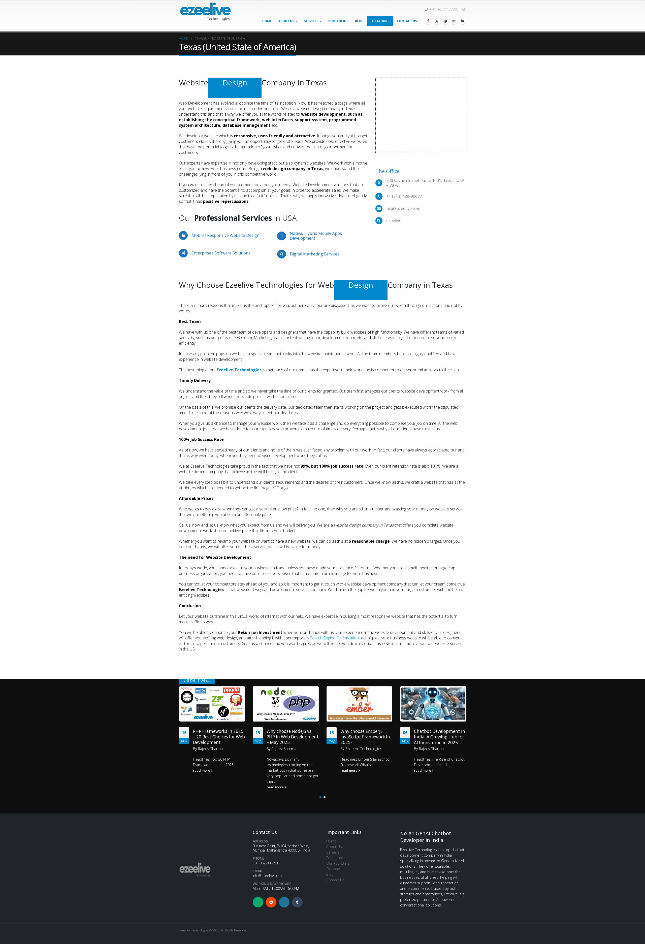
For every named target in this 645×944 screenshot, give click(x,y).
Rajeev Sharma (210, 748)
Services (311, 21)
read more (202, 787)
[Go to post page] (212, 703)
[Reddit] (271, 902)
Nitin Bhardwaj (430, 742)
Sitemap (333, 868)
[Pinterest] (445, 20)
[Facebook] (428, 20)
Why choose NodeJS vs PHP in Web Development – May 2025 (219, 736)
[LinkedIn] (462, 20)
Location (378, 21)
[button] (464, 9)
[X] (436, 20)
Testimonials (336, 857)
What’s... (292, 764)
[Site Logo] (205, 11)
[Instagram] (453, 20)
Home (267, 21)
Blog (359, 21)
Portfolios (338, 21)
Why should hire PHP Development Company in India (439, 759)
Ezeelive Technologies (290, 748)
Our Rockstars (338, 863)
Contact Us (407, 21)
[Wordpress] (284, 902)
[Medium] (258, 902)
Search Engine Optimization (334, 638)
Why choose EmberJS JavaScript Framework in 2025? (291, 736)
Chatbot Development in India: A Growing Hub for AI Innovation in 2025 (365, 736)
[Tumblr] (297, 902)
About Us (286, 21)
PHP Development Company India (432, 733)
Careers (333, 852)
